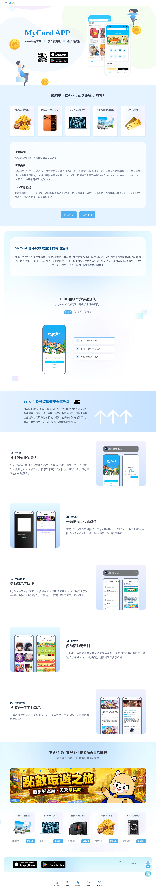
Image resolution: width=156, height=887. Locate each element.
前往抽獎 (68, 214)
